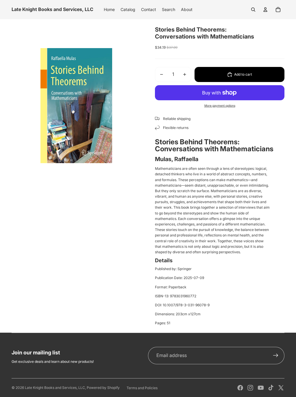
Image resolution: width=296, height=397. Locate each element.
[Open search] (253, 9)
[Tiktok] (270, 387)
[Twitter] (281, 387)
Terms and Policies (142, 388)
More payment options (219, 105)
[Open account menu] (265, 9)
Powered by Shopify (103, 387)
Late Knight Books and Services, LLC (55, 387)
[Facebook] (240, 387)
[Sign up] (276, 355)
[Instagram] (250, 387)
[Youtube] (260, 387)
